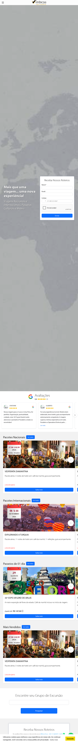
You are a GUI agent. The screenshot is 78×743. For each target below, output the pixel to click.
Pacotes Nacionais (14, 437)
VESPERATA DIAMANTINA (16, 471)
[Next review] (75, 415)
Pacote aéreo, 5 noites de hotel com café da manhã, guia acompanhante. (32, 476)
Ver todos (30, 437)
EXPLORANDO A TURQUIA (17, 534)
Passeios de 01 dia (14, 563)
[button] (44, 201)
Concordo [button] (70, 738)
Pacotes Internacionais (17, 500)
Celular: (44, 198)
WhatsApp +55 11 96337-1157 (51, 734)
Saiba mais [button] (54, 740)
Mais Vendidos (12, 627)
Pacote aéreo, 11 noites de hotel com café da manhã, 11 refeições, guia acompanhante (38, 539)
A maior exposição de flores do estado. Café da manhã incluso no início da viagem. (36, 602)
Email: (44, 191)
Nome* (44, 185)
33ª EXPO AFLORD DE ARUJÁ (18, 597)
